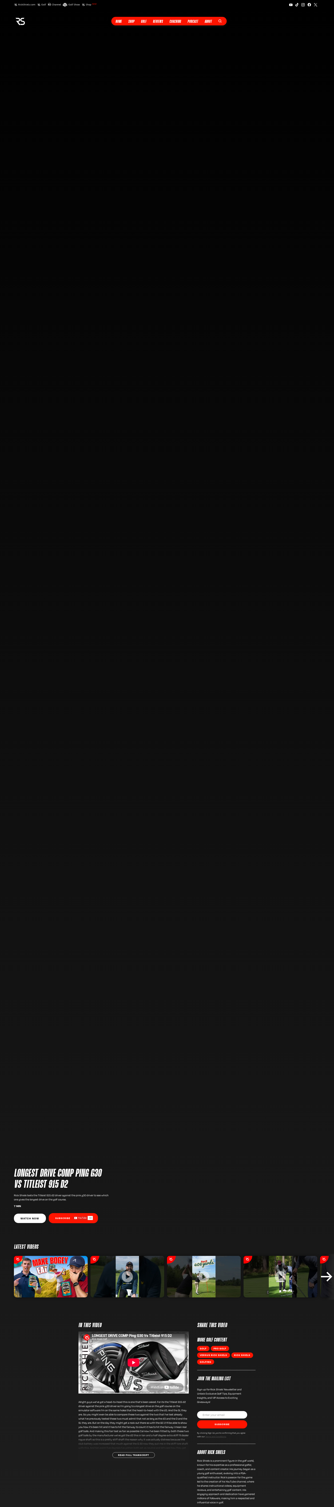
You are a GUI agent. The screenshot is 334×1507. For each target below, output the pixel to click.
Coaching (175, 22)
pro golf (220, 1348)
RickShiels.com (26, 4)
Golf (43, 4)
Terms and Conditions (215, 1436)
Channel (56, 4)
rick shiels (242, 1355)
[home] (20, 21)
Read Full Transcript (133, 1455)
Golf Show (74, 4)
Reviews (158, 22)
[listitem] (51, 1276)
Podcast (193, 22)
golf (203, 1348)
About (208, 22)
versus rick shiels (213, 1355)
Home (119, 22)
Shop (91, 4)
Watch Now (30, 1218)
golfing (205, 1361)
